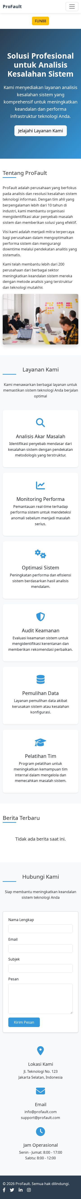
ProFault (12, 6)
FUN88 (40, 20)
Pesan (13, 979)
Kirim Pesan (24, 1022)
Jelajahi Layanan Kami (40, 131)
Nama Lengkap (21, 919)
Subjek (14, 959)
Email (13, 939)
